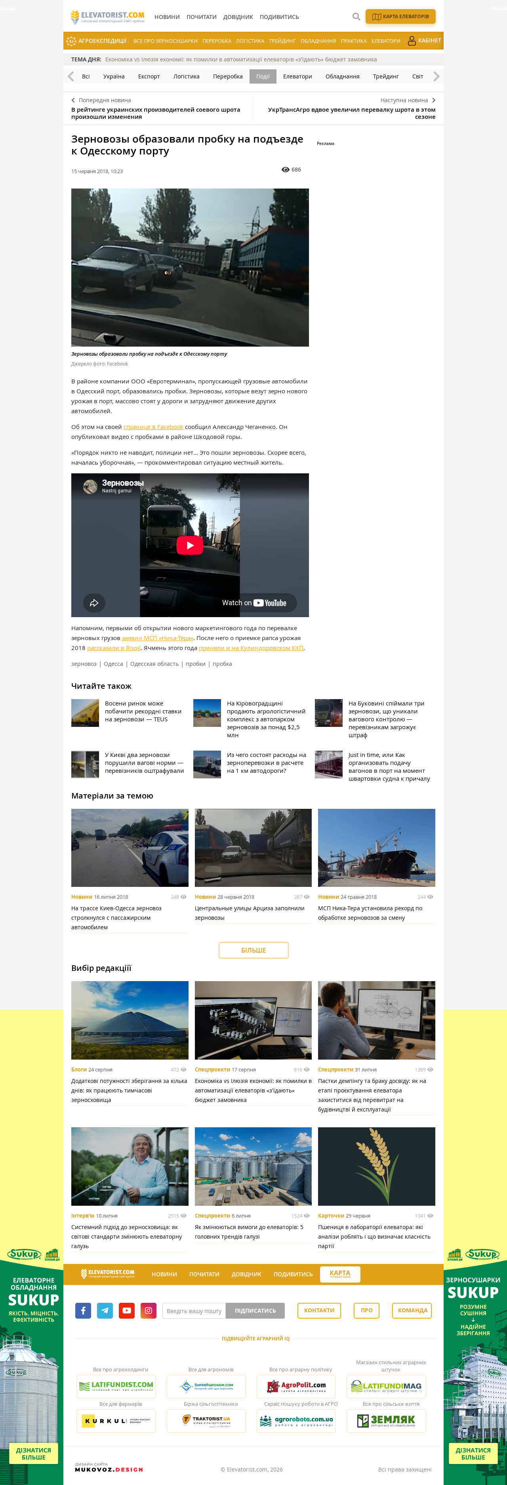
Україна (114, 76)
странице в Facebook (153, 427)
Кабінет (429, 40)
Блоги (79, 1069)
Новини (81, 896)
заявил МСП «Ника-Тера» (157, 638)
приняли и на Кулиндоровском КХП (251, 648)
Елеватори (386, 40)
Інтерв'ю (82, 1215)
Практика (354, 40)
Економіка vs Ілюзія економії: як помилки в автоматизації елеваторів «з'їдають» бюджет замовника (241, 59)
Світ (417, 76)
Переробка (216, 40)
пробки (196, 663)
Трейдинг (282, 40)
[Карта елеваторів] (340, 1274)
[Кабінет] (367, 1274)
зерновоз (84, 663)
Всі (86, 76)
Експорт (149, 76)
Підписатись (255, 1310)
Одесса (113, 663)
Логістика (250, 40)
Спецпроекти (212, 1069)
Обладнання (318, 40)
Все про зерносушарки (165, 40)
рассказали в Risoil (114, 648)
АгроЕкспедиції (101, 40)
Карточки (331, 1215)
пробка (222, 663)
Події (263, 76)
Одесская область (154, 663)
